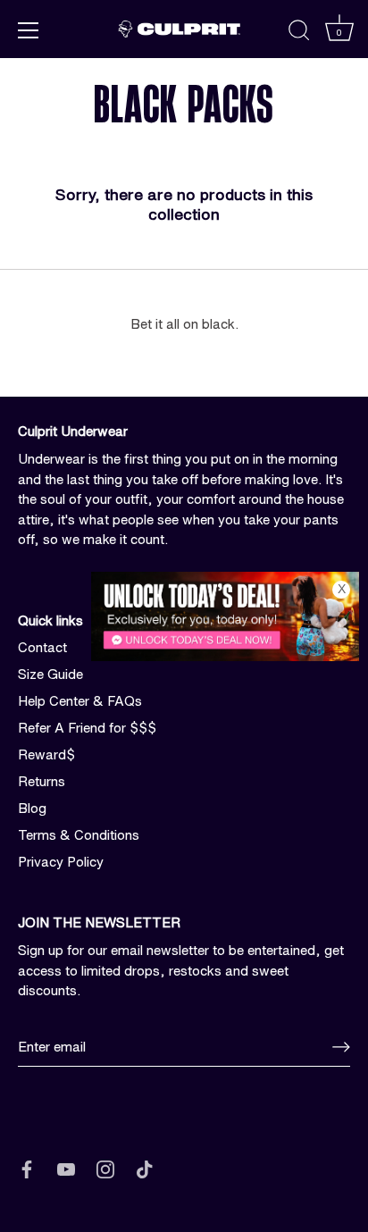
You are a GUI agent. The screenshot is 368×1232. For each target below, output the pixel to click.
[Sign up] (341, 1047)
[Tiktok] (145, 1168)
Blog (32, 808)
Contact (42, 647)
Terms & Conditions (78, 835)
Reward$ (46, 754)
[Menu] (28, 30)
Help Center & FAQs (80, 701)
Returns (41, 781)
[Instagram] (105, 1168)
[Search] (299, 33)
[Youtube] (66, 1168)
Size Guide (50, 674)
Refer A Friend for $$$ (87, 727)
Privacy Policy (61, 861)
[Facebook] (27, 1168)
